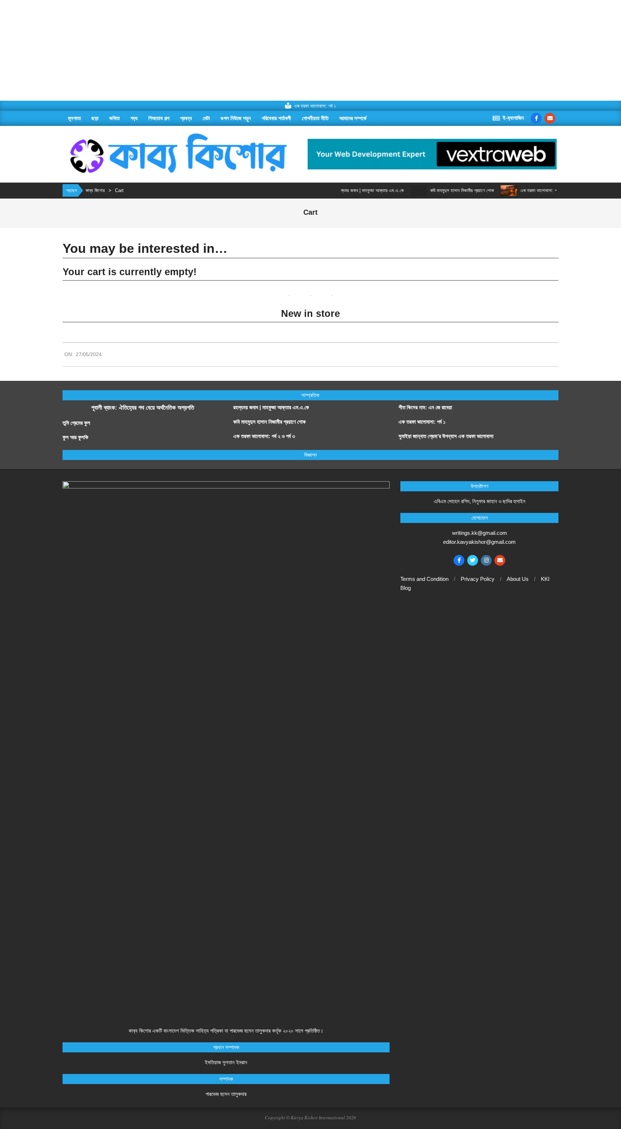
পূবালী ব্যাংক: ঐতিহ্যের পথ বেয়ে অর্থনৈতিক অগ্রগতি (142, 407)
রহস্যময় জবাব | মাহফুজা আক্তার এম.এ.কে (352, 190)
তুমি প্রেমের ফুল (76, 423)
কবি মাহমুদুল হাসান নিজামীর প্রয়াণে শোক (445, 190)
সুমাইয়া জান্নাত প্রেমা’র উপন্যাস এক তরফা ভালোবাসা (446, 436)
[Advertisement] (215, 50)
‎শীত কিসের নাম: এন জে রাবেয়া (426, 407)
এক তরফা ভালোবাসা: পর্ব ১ (422, 422)
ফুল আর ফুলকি (75, 437)
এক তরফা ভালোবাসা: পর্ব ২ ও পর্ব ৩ (530, 190)
